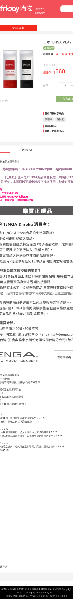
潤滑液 (48, 119)
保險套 (60, 119)
